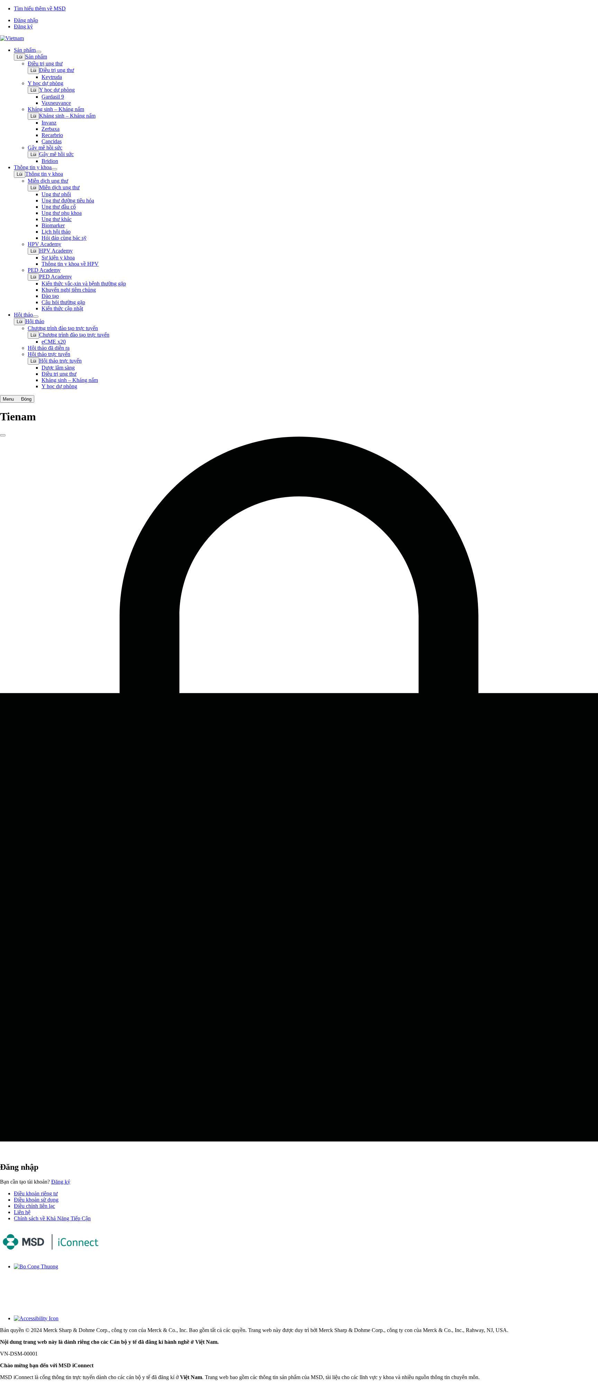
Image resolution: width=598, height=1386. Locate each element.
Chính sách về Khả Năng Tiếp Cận (52, 1218)
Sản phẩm (36, 57)
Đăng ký (23, 26)
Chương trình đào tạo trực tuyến (74, 335)
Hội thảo (34, 321)
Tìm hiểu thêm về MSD (40, 8)
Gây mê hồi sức (56, 154)
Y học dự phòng (57, 90)
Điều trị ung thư (56, 70)
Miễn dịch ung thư (59, 187)
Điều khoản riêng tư (36, 1193)
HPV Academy (56, 251)
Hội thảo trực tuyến (60, 361)
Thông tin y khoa (44, 174)
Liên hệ (22, 1212)
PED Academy (55, 277)
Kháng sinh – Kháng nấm (67, 116)
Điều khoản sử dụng (36, 1200)
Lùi (19, 57)
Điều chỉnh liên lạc (34, 1206)
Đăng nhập (26, 20)
